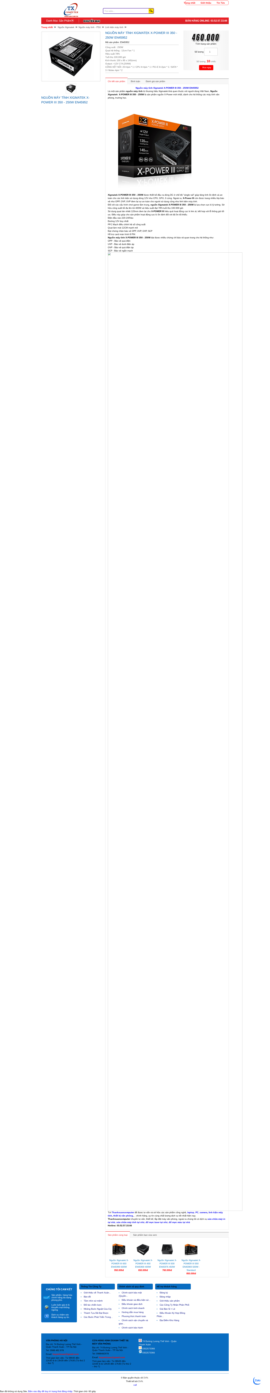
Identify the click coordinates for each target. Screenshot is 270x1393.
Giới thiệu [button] (206, 3)
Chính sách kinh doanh (133, 1308)
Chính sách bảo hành (132, 1327)
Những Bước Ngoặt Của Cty (98, 1309)
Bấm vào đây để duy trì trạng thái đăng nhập (50, 1391)
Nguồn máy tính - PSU (90, 27)
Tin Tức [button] (221, 3)
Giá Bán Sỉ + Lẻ (167, 1309)
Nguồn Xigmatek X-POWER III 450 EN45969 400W (143, 1263)
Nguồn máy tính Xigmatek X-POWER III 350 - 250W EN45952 (167, 88)
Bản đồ (87, 1296)
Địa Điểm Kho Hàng (169, 1320)
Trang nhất (189, 3)
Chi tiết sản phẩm (116, 81)
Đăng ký (164, 1292)
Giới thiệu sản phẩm (170, 1300)
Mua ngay (206, 67)
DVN (145, 1377)
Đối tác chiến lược (93, 1305)
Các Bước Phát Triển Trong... (98, 1317)
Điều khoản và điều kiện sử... (136, 1300)
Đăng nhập (165, 1296)
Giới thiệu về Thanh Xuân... (97, 1292)
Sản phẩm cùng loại (118, 1235)
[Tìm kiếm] (151, 10)
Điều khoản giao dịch (132, 1304)
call (135, 1385)
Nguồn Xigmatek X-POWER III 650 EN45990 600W (119, 1263)
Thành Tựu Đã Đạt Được (96, 1313)
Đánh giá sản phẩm (155, 81)
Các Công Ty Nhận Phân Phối (174, 1305)
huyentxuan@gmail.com (66, 1354)
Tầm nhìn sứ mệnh (93, 1300)
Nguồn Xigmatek (66, 27)
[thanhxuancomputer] (71, 4)
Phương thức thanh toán (134, 1316)
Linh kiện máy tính (114, 27)
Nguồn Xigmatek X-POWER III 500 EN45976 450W (167, 1263)
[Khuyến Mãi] (91, 21)
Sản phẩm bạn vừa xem (145, 1235)
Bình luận (135, 81)
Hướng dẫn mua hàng (133, 1312)
